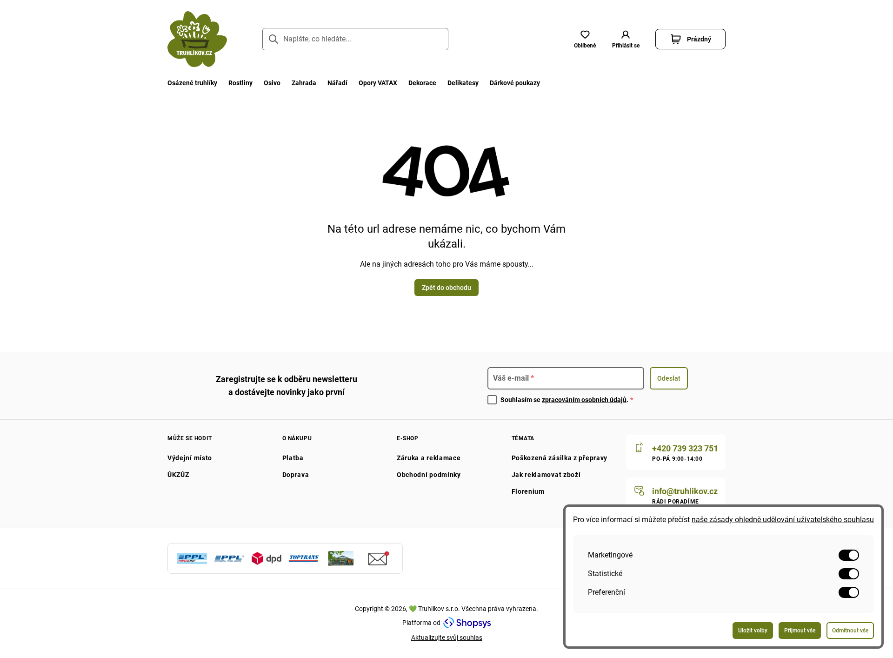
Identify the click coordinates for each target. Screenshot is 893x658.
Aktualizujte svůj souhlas (446, 637)
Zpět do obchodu (446, 287)
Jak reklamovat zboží (546, 474)
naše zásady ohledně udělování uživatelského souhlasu (783, 519)
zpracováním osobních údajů (584, 399)
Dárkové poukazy (515, 83)
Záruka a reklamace (429, 458)
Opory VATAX (378, 83)
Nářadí (337, 83)
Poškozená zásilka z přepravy (560, 458)
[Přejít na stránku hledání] (273, 39)
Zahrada (304, 83)
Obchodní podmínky (429, 474)
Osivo (272, 83)
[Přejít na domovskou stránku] (197, 39)
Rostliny (240, 83)
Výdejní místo (189, 458)
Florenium (528, 491)
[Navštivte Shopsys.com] (467, 622)
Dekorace (422, 83)
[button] (625, 39)
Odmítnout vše (850, 630)
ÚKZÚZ (178, 474)
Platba (293, 458)
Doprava (295, 474)
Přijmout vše (799, 630)
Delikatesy (463, 83)
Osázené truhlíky (192, 83)
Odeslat (668, 378)
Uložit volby (752, 630)
